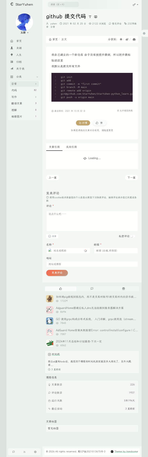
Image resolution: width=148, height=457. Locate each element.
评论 (50, 206)
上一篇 (53, 177)
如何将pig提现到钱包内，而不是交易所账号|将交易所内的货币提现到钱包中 (101, 296)
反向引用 (71, 147)
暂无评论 (116, 23)
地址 (49, 258)
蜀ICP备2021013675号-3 (91, 451)
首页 (55, 39)
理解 (23, 110)
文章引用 (54, 147)
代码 (23, 90)
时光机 (56, 354)
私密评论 (124, 236)
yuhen (53, 23)
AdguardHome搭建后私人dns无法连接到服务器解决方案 (90, 308)
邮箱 (97, 244)
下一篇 (131, 177)
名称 (50, 244)
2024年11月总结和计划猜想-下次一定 (79, 341)
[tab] (60, 288)
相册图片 (23, 116)
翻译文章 (23, 103)
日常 (52, 27)
